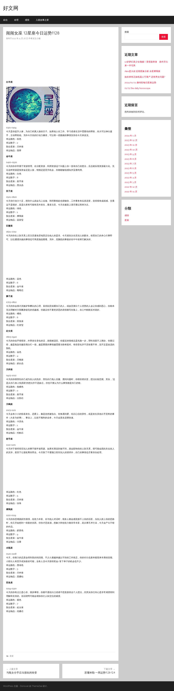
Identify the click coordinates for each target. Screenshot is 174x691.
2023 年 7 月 (130, 163)
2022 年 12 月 (131, 187)
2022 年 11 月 (131, 191)
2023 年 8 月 (130, 159)
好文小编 (36, 38)
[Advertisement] (60, 60)
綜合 (5, 20)
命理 (16, 20)
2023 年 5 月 (130, 173)
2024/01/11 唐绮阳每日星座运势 (140, 82)
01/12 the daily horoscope (137, 88)
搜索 (127, 32)
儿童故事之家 (42, 20)
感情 (27, 20)
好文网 (10, 8)
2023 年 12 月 (131, 140)
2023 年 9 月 (130, 154)
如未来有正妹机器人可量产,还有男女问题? (145, 77)
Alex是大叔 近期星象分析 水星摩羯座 (142, 71)
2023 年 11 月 (131, 145)
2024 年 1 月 (130, 135)
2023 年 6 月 (130, 168)
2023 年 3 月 (130, 182)
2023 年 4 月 (130, 177)
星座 (12, 656)
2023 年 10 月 (131, 149)
